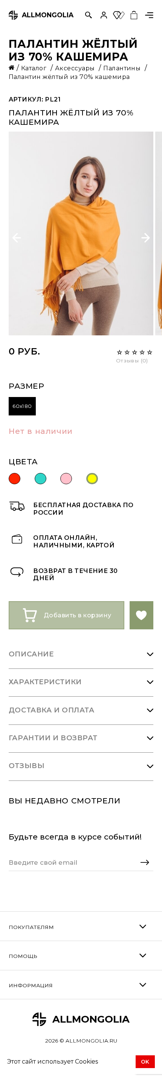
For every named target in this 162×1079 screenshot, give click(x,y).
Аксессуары (75, 68)
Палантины (122, 68)
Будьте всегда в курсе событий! (75, 836)
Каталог (34, 68)
